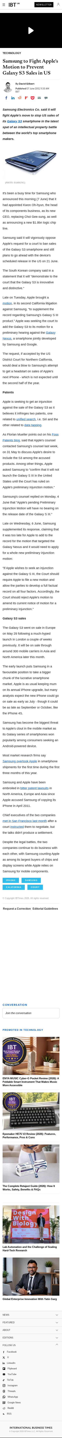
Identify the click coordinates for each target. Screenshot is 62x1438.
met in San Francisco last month (25, 821)
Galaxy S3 (14, 121)
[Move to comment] (46, 98)
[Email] (39, 98)
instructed (17, 827)
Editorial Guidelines (45, 908)
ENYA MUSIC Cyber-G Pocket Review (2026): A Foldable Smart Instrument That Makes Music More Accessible (31, 1082)
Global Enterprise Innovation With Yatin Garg (30, 1299)
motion (7, 303)
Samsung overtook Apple (20, 761)
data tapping (32, 425)
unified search (26, 419)
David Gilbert (26, 83)
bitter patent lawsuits (34, 788)
